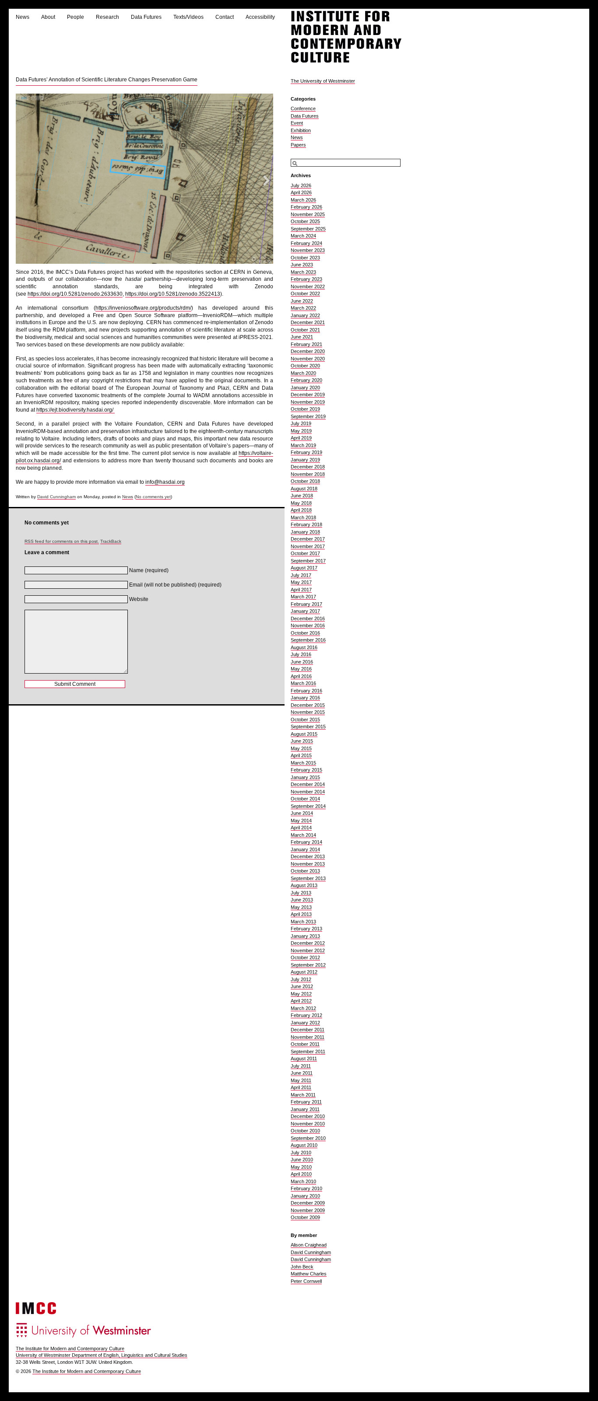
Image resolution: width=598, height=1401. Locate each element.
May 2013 (301, 907)
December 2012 (308, 943)
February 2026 (306, 207)
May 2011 (301, 1080)
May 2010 (301, 1167)
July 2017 (301, 575)
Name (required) (149, 570)
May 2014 (301, 820)
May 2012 (301, 993)
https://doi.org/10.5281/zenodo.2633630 (75, 294)
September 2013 (308, 878)
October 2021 (305, 329)
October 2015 (305, 719)
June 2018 (302, 495)
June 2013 (302, 899)
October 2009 (305, 1217)
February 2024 (306, 243)
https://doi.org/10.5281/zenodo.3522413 (172, 294)
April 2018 (301, 510)
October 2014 (305, 798)
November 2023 (308, 250)
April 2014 (301, 827)
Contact (224, 17)
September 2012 (308, 965)
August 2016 (304, 647)
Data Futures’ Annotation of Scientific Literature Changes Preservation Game (106, 80)
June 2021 (302, 336)
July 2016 (301, 654)
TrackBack (110, 541)
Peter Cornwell (306, 1281)
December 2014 (308, 784)
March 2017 (303, 596)
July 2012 (301, 979)
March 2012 (303, 1008)
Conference (303, 108)
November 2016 (308, 625)
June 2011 (302, 1073)
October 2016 (305, 633)
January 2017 (305, 611)
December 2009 (308, 1202)
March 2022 (303, 308)
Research (107, 17)
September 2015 (308, 726)
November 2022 (308, 286)
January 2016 (305, 697)
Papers (298, 144)
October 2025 (305, 221)
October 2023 (305, 257)
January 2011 (305, 1109)
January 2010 (305, 1195)
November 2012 (308, 950)
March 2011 (303, 1094)
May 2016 (301, 668)
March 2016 (303, 683)
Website (138, 599)
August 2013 (304, 885)
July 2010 (301, 1152)
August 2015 (304, 734)
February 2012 (306, 1015)
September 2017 (308, 560)
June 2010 (302, 1159)
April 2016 (301, 676)
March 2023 (303, 272)
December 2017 (308, 539)
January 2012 (305, 1022)
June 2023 (302, 264)
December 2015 (308, 705)
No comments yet (153, 496)
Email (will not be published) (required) (175, 585)
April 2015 (301, 755)
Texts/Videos (188, 17)
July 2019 (301, 423)
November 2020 (308, 358)
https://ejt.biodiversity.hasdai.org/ (75, 410)
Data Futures (146, 17)
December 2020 (308, 351)
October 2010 (305, 1130)
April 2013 (301, 914)
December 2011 (307, 1029)
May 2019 (301, 430)
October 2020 (305, 365)
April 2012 (301, 1000)
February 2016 (306, 690)
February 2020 (306, 380)
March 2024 (303, 235)
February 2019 (306, 452)
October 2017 (305, 553)
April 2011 (301, 1087)
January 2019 (305, 459)
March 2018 (303, 517)
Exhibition (301, 130)
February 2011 (306, 1101)
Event (297, 123)
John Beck (302, 1266)
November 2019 (308, 402)
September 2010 (308, 1138)
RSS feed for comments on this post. (62, 541)
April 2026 (301, 192)
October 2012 (305, 957)
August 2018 (304, 488)
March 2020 (303, 373)
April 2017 (301, 589)
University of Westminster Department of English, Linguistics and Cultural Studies (101, 1355)
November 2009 (308, 1210)
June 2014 (302, 813)
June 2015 (302, 741)
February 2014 (306, 842)
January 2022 (305, 315)
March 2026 (303, 200)
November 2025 (308, 214)
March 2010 (303, 1181)
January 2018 (305, 532)
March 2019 (303, 445)
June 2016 (302, 661)
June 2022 (302, 301)
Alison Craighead (309, 1244)
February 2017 (306, 604)
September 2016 (308, 640)
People (75, 17)
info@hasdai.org (165, 482)
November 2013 (308, 863)
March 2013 (303, 921)
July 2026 (301, 185)
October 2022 (305, 293)
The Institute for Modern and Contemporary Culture (70, 1348)
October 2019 (305, 409)
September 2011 (308, 1051)
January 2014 (305, 849)
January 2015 (305, 777)
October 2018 (305, 481)
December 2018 (308, 466)
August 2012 (304, 972)
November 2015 (308, 712)
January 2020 (305, 387)
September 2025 (308, 228)
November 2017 (308, 546)
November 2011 (307, 1037)
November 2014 (308, 791)
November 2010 (308, 1123)
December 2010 (308, 1116)
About (48, 17)
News (22, 17)
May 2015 (301, 748)
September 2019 (308, 416)
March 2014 (303, 835)
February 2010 (306, 1188)
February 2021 (306, 344)
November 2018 (308, 474)
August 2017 (304, 567)
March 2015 (303, 762)
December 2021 (308, 322)
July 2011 (301, 1066)
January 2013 (305, 936)
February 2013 (306, 928)
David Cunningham (56, 496)
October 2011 (305, 1044)
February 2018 (306, 524)
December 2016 (308, 618)
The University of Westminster (323, 81)
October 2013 (305, 870)
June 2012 (302, 986)
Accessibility (260, 17)
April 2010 (301, 1174)
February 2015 (306, 769)
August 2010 (304, 1145)
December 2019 (308, 394)
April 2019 (301, 437)
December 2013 (308, 856)
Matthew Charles (309, 1273)
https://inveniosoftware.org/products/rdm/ (143, 308)
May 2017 (301, 582)
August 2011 (304, 1058)
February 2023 (306, 279)
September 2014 (308, 806)
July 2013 (301, 892)
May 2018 (301, 503)
